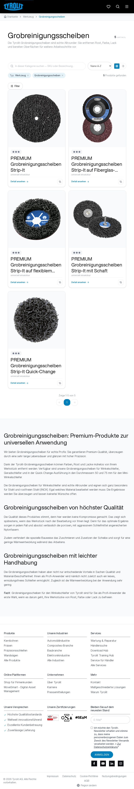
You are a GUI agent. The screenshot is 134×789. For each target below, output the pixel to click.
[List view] (123, 66)
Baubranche (54, 650)
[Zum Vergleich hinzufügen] (60, 181)
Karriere (52, 687)
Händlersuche (99, 645)
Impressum (53, 776)
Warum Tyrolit (99, 692)
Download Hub (99, 650)
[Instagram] (120, 763)
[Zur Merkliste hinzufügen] (60, 95)
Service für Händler (102, 660)
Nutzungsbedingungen (114, 776)
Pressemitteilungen (58, 692)
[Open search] (117, 6)
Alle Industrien (55, 660)
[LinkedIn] (112, 763)
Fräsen (8, 645)
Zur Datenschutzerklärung (107, 745)
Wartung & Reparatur (104, 641)
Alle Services (98, 665)
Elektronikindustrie (58, 655)
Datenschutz (69, 776)
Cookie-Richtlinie (89, 776)
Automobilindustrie (58, 641)
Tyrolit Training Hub (102, 655)
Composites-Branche (60, 645)
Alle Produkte (12, 660)
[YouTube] (103, 763)
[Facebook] (94, 763)
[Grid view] (116, 66)
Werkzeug (28, 16)
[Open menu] (127, 6)
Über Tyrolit (54, 682)
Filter (17, 86)
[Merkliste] (108, 6)
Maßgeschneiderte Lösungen (108, 687)
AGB (86, 780)
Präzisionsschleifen (15, 650)
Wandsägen (11, 655)
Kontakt (95, 682)
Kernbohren (11, 641)
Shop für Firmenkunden (18, 682)
